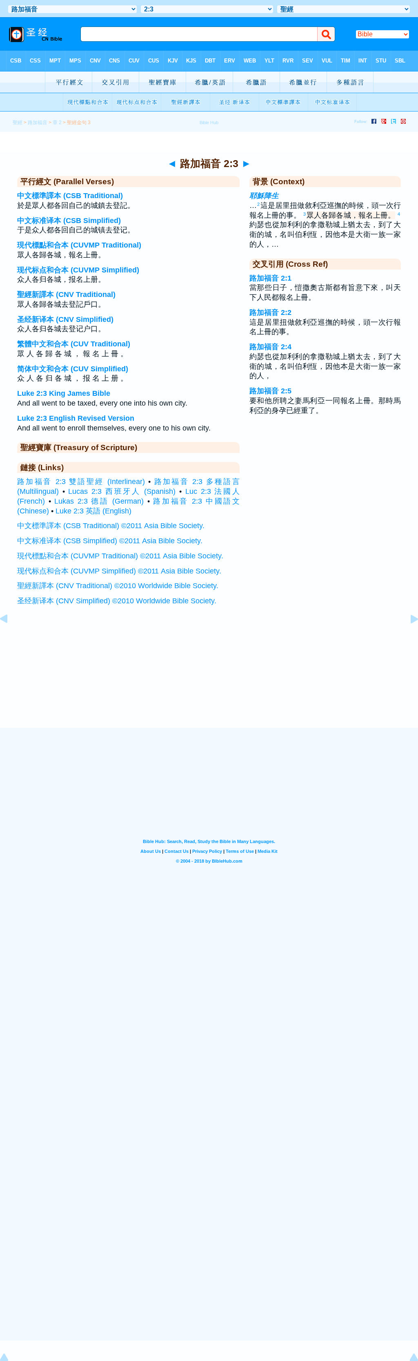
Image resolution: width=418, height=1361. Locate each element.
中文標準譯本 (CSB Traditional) (70, 196)
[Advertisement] (209, 677)
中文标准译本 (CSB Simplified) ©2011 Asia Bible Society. (109, 541)
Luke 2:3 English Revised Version (75, 418)
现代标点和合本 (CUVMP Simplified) (78, 270)
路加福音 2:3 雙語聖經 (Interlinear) (81, 481)
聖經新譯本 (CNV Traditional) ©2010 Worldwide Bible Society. (117, 586)
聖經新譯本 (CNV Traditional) (66, 294)
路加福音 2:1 (270, 278)
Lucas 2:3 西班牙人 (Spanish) (122, 491)
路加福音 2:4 (270, 347)
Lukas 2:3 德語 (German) (99, 501)
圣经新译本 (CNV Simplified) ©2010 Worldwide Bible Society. (116, 601)
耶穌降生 (264, 196)
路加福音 (37, 122)
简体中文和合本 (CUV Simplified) (72, 369)
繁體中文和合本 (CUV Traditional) (73, 344)
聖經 (17, 122)
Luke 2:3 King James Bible (63, 393)
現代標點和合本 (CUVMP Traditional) (79, 245)
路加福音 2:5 (270, 391)
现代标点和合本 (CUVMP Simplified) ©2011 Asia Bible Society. (119, 571)
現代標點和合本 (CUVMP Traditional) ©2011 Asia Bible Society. (120, 556)
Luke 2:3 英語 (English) (93, 511)
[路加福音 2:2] (10, 637)
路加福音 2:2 (270, 312)
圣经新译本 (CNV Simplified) (65, 319)
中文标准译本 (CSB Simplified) (69, 220)
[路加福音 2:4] (408, 637)
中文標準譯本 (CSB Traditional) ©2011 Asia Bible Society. (111, 526)
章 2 (57, 122)
